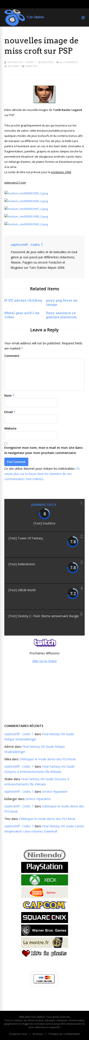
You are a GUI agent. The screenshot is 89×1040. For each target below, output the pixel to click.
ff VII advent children (23, 300)
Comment (11, 356)
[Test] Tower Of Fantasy (26, 538)
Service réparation (54, 791)
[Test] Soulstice (44, 523)
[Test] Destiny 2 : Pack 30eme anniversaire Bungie (44, 616)
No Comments (69, 62)
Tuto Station (38, 1016)
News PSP (31, 66)
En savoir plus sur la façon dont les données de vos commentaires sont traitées (42, 473)
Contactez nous (18, 1033)
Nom (8, 395)
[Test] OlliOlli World (22, 590)
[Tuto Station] (24, 25)
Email (8, 412)
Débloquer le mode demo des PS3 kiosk (47, 759)
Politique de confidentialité (64, 1033)
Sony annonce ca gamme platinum (61, 315)
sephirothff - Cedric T (21, 62)
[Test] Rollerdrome (22, 564)
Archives (38, 1033)
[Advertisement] (44, 692)
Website (10, 428)
